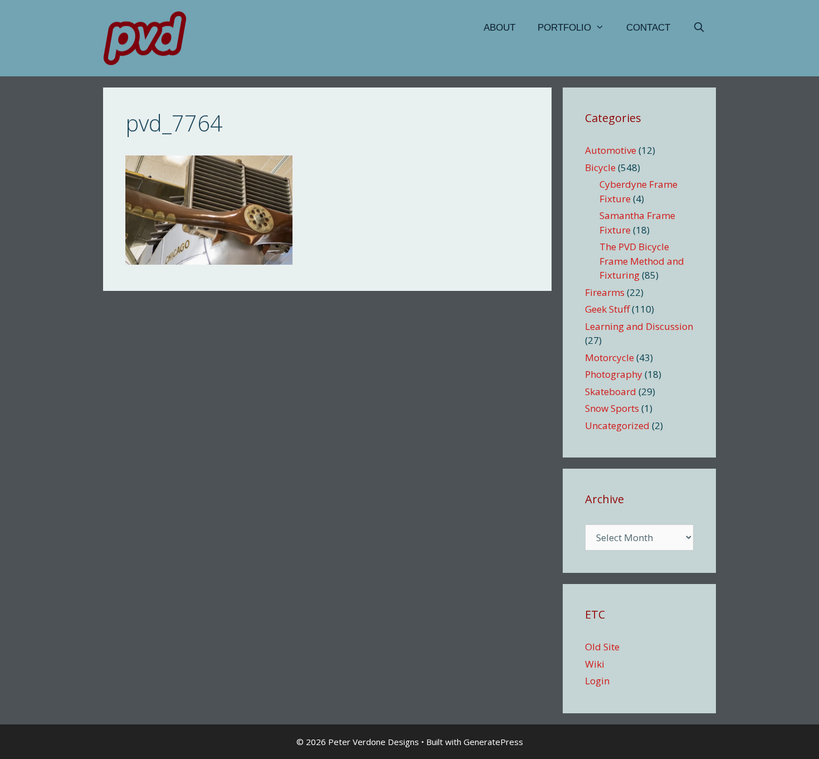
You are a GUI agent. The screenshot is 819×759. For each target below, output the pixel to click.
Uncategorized (617, 425)
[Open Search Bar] (698, 28)
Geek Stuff (607, 309)
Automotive (610, 150)
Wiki (594, 664)
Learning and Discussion (639, 326)
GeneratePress (493, 741)
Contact (648, 27)
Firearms (605, 292)
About (499, 27)
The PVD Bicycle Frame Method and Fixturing (641, 260)
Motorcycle (609, 357)
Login (597, 680)
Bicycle (600, 167)
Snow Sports (612, 408)
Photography (613, 374)
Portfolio (564, 27)
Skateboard (610, 391)
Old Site (602, 646)
